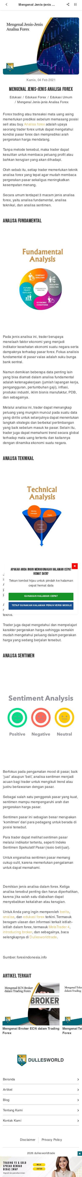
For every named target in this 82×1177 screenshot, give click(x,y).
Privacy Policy (52, 1140)
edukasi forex (33, 917)
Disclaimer (28, 1140)
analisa (9, 917)
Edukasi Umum (61, 97)
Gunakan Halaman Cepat (41, 596)
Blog (6, 1100)
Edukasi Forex (35, 97)
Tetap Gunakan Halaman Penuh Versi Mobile (42, 605)
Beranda (9, 1079)
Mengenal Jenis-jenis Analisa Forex (43, 102)
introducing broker (17, 932)
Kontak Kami (12, 1120)
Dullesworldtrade (43, 937)
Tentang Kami (13, 1110)
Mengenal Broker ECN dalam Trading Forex (31, 1031)
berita (64, 912)
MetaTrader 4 (59, 927)
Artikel (7, 1090)
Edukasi (15, 97)
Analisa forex (34, 125)
